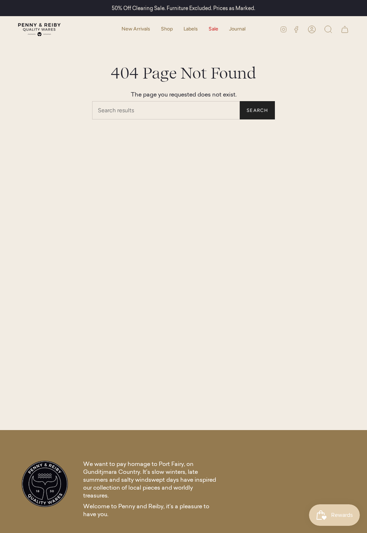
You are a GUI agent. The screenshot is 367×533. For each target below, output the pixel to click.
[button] (167, 29)
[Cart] (345, 29)
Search (257, 110)
